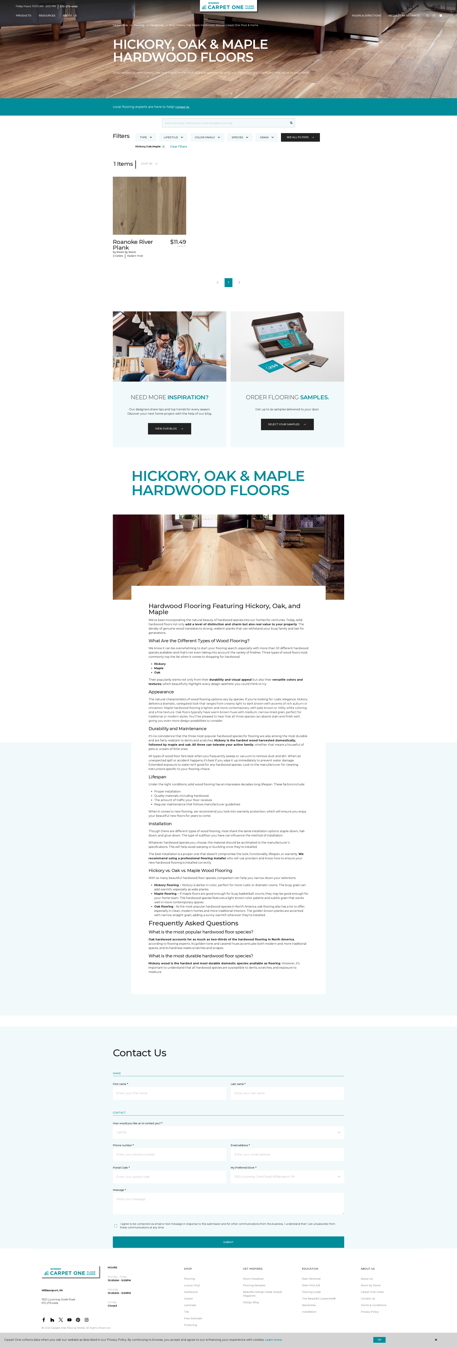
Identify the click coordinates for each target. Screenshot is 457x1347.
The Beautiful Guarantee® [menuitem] (319, 1298)
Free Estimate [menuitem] (193, 1318)
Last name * (238, 1084)
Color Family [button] (205, 137)
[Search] (291, 122)
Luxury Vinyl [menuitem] (192, 1285)
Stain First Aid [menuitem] (311, 1285)
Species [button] (237, 137)
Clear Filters (178, 146)
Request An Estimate (404, 15)
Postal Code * (121, 1167)
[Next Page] (239, 282)
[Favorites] (434, 16)
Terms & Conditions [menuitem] (373, 1305)
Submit (228, 1242)
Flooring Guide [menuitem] (311, 1292)
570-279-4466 (69, 6)
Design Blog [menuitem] (251, 1302)
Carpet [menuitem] (188, 1298)
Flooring (139, 25)
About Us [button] (70, 15)
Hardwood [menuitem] (190, 1292)
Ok (379, 1339)
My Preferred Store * (243, 1167)
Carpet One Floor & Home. (68, 1327)
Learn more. (273, 1339)
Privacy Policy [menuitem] (370, 1311)
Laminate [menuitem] (190, 1305)
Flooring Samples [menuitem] (254, 1285)
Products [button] (23, 15)
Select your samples (284, 424)
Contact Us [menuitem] (368, 1298)
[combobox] (225, 122)
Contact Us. (182, 107)
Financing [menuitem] (190, 1325)
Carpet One (120, 25)
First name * (120, 1084)
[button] (427, 16)
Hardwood (156, 25)
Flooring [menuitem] (189, 1278)
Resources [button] (47, 15)
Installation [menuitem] (309, 1311)
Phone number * (123, 1145)
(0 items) (441, 15)
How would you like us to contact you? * (137, 1123)
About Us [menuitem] (367, 1278)
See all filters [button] (298, 137)
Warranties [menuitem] (309, 1305)
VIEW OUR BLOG (166, 428)
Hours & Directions (366, 15)
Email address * (240, 1145)
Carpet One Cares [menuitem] (372, 1292)
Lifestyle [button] (171, 137)
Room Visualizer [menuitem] (253, 1278)
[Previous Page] (217, 282)
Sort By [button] (146, 163)
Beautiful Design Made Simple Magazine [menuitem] (262, 1293)
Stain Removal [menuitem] (311, 1278)
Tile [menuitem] (186, 1311)
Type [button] (143, 137)
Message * (119, 1190)
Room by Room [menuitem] (371, 1285)
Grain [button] (264, 137)
